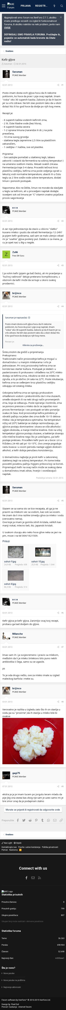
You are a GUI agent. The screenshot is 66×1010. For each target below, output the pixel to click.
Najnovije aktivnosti (12, 987)
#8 (62, 702)
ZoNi (15, 252)
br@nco (16, 293)
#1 (62, 85)
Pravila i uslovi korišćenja (29, 847)
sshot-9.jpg (10, 561)
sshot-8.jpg (10, 584)
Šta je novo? (8, 967)
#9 (62, 786)
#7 (62, 647)
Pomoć (5, 850)
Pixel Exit (15, 1004)
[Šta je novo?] (54, 6)
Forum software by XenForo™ (26, 1000)
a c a (15, 207)
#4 (62, 306)
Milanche (17, 633)
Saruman (8, 64)
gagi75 (16, 773)
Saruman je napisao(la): (16, 317)
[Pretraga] (61, 6)
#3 (62, 265)
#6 (62, 613)
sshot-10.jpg (38, 561)
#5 (62, 501)
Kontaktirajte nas (9, 847)
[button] (4, 6)
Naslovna (13, 850)
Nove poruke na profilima (14, 980)
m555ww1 (59, 958)
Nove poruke (9, 973)
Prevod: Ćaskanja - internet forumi (17, 1007)
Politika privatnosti (50, 847)
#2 (62, 221)
